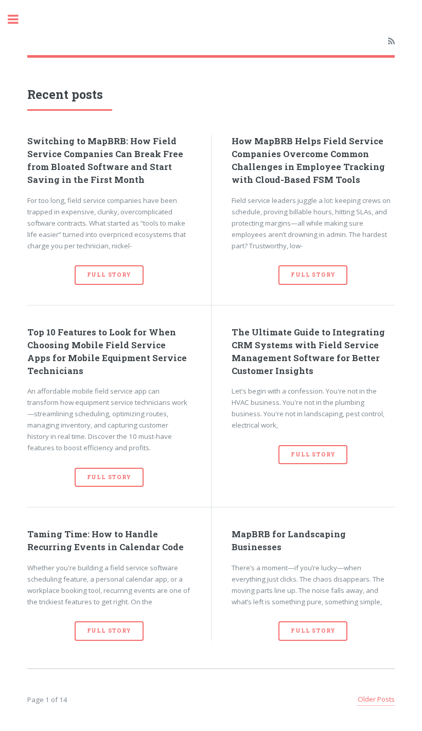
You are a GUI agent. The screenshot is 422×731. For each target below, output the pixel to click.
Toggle (18, 19)
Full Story (109, 274)
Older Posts (376, 699)
